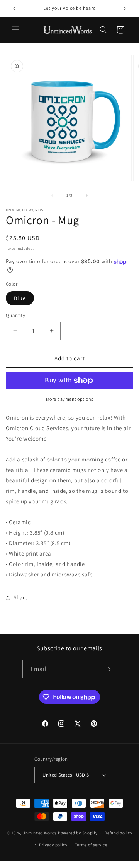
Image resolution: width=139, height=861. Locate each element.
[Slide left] (52, 195)
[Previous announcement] (14, 8)
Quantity (15, 315)
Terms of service (91, 844)
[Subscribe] (108, 669)
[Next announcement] (124, 8)
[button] (15, 29)
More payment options (69, 399)
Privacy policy (53, 844)
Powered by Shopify (78, 832)
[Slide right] (86, 195)
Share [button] (21, 597)
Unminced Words (39, 832)
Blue (20, 298)
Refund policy (118, 832)
